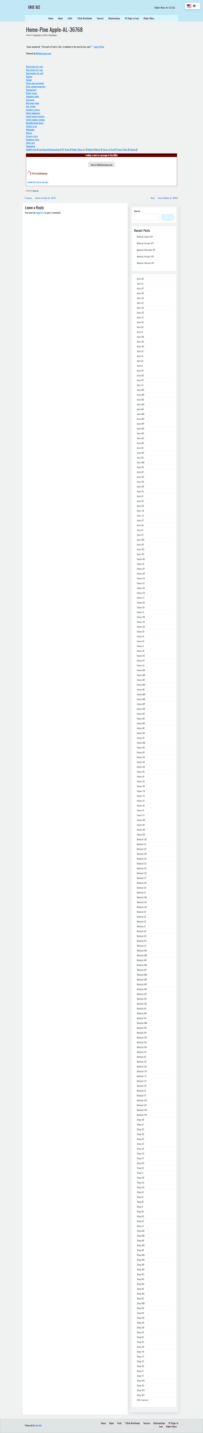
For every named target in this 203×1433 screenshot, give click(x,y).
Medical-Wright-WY (145, 256)
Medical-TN (142, 1071)
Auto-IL (140, 365)
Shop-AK (140, 1119)
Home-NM (141, 742)
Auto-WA (140, 539)
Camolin (38, 1425)
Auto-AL (140, 283)
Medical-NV (142, 1028)
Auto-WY (140, 554)
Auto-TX (140, 515)
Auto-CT (140, 317)
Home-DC (141, 602)
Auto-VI (140, 530)
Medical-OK (142, 1042)
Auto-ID (140, 361)
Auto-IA (140, 356)
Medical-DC (142, 883)
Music (97, 149)
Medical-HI (141, 912)
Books (90, 149)
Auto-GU (140, 346)
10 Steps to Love (132, 18)
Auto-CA (140, 307)
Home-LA (140, 665)
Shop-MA (140, 1231)
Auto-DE (140, 327)
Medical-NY (142, 1032)
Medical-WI (142, 1105)
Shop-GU (140, 1187)
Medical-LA (141, 945)
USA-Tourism (142, 1400)
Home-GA (141, 622)
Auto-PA (140, 491)
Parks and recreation (35, 83)
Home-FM (141, 617)
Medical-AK (142, 839)
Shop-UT (140, 1361)
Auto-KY (140, 380)
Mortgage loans (32, 103)
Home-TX (141, 796)
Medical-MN (142, 974)
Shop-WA (141, 1380)
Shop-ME (140, 1240)
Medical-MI (141, 970)
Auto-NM (140, 462)
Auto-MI (140, 409)
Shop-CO (140, 1153)
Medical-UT (142, 1081)
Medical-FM (142, 897)
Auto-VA (140, 525)
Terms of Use (108, 149)
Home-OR (141, 767)
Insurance (30, 99)
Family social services (35, 116)
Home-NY (141, 752)
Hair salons (30, 106)
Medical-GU (142, 907)
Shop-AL (140, 1124)
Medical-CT (142, 878)
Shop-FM (140, 1177)
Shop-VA (140, 1366)
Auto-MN (140, 414)
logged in (40, 212)
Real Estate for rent (34, 70)
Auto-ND (140, 443)
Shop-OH (140, 1317)
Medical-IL (141, 926)
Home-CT (141, 597)
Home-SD (141, 786)
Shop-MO (141, 1260)
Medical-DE (141, 887)
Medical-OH (142, 1037)
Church (29, 133)
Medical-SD (142, 1066)
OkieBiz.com (31, 149)
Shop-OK (140, 1322)
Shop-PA (140, 1332)
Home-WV (141, 829)
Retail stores (31, 93)
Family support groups (35, 119)
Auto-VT (140, 535)
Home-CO (141, 593)
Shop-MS (140, 1269)
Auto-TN (140, 510)
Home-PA (141, 771)
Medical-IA (141, 916)
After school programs (35, 86)
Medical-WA (142, 1100)
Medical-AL (141, 844)
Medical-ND (142, 1003)
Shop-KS (140, 1216)
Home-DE (141, 607)
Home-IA (140, 636)
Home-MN (141, 694)
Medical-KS (142, 936)
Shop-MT (140, 1274)
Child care (30, 143)
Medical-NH (142, 1013)
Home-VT (141, 815)
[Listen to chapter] (103, 46)
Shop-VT (140, 1375)
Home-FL (140, 612)
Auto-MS (140, 428)
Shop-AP (140, 1129)
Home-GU (141, 626)
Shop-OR (140, 1327)
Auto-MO (140, 419)
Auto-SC (140, 501)
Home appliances (33, 113)
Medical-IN (141, 931)
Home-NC (141, 718)
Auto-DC (140, 322)
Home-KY (141, 660)
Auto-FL (140, 332)
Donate (133, 149)
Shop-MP (140, 1264)
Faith (70, 18)
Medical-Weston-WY (145, 263)
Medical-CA (142, 868)
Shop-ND (140, 1284)
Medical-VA (141, 1086)
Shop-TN (140, 1351)
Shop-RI (140, 1337)
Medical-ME (142, 960)
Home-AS (141, 578)
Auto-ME (140, 399)
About (60, 18)
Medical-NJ (141, 1018)
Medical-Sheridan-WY (146, 250)
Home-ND (141, 723)
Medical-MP (142, 984)
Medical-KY (142, 941)
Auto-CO (140, 312)
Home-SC (141, 781)
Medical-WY (142, 1115)
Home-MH (141, 684)
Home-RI (140, 776)
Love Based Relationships (49, 149)
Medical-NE (141, 1008)
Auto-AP (140, 288)
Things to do (31, 126)
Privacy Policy (122, 149)
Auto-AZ (140, 303)
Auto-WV (140, 549)
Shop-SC (140, 1342)
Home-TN (141, 791)
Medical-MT (142, 994)
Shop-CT (140, 1158)
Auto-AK (140, 278)
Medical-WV (142, 1110)
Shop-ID (140, 1202)
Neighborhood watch (35, 123)
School (29, 80)
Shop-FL (140, 1173)
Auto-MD (140, 394)
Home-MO (141, 699)
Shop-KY (140, 1221)
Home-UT (141, 800)
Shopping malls (32, 96)
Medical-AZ (142, 863)
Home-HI (140, 631)
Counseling (30, 146)
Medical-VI (141, 1090)
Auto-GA (140, 341)
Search (137, 211)
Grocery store (32, 136)
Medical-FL (141, 892)
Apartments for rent (34, 73)
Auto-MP (140, 423)
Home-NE (141, 728)
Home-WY (141, 834)
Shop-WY (141, 1395)
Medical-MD (142, 955)
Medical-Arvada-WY (145, 243)
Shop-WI (140, 1385)
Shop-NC (140, 1279)
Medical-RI (141, 1057)
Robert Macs (149, 18)
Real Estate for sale (34, 66)
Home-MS (141, 709)
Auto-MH (140, 404)
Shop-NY (140, 1313)
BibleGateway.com (43, 53)
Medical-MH (142, 965)
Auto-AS (140, 298)
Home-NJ (141, 738)
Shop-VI (140, 1371)
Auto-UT (140, 520)
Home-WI (141, 825)
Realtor (29, 76)
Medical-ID (141, 921)
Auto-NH (140, 452)
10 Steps (65, 149)
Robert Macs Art (79, 149)
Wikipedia (30, 129)
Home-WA (141, 820)
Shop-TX (140, 1356)
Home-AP (141, 568)
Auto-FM (140, 336)
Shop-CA (140, 1148)
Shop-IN (140, 1211)
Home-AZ (141, 583)
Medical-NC (142, 999)
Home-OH (141, 757)
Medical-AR (142, 854)
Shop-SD (140, 1346)
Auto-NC (140, 438)
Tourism (100, 18)
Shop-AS (140, 1139)
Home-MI (141, 689)
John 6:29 (98, 46)
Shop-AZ (140, 1144)
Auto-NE (140, 448)
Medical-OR (142, 1047)
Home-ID (140, 641)
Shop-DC (140, 1163)
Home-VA (141, 805)
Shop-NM (141, 1303)
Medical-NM (142, 1023)
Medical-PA (141, 1052)
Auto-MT (140, 433)
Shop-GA (140, 1182)
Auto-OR (140, 486)
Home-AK (141, 559)
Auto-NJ (140, 457)
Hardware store (32, 139)
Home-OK (141, 762)
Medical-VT (142, 1095)
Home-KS (141, 655)
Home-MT (141, 713)
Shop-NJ (140, 1298)
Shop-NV (140, 1308)
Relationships (114, 18)
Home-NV (141, 747)
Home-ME (141, 680)
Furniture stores (33, 109)
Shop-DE (140, 1168)
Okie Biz (34, 7)
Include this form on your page (37, 182)
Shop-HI (140, 1192)
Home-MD (141, 675)
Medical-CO (142, 873)
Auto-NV (140, 467)
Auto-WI (140, 544)
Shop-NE (140, 1289)
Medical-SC (142, 1061)
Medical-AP (142, 849)
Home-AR (141, 573)
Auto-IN (140, 370)
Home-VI (140, 810)
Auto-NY (140, 472)
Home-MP (141, 704)
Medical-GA (142, 902)
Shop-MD (141, 1235)
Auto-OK (140, 481)
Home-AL (36, 190)
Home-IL (140, 646)
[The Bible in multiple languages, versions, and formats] (37, 173)
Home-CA (141, 588)
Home (50, 18)
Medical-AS (142, 858)
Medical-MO (142, 979)
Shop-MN (141, 1255)
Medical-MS (142, 989)
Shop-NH (140, 1293)
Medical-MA (142, 950)
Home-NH (141, 733)
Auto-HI (140, 351)
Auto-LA (140, 385)
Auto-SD (140, 506)
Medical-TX (142, 1076)
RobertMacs (53, 35)
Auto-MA (140, 390)
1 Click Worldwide (84, 18)
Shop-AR (140, 1134)
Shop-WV (141, 1390)
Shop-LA (140, 1226)
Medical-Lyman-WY (145, 236)
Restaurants (31, 90)
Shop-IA (140, 1197)
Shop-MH (141, 1245)
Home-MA (141, 670)
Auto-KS (140, 375)
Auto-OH (140, 477)
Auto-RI (140, 496)
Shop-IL (140, 1206)
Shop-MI (140, 1250)
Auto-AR (140, 293)
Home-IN (140, 651)
